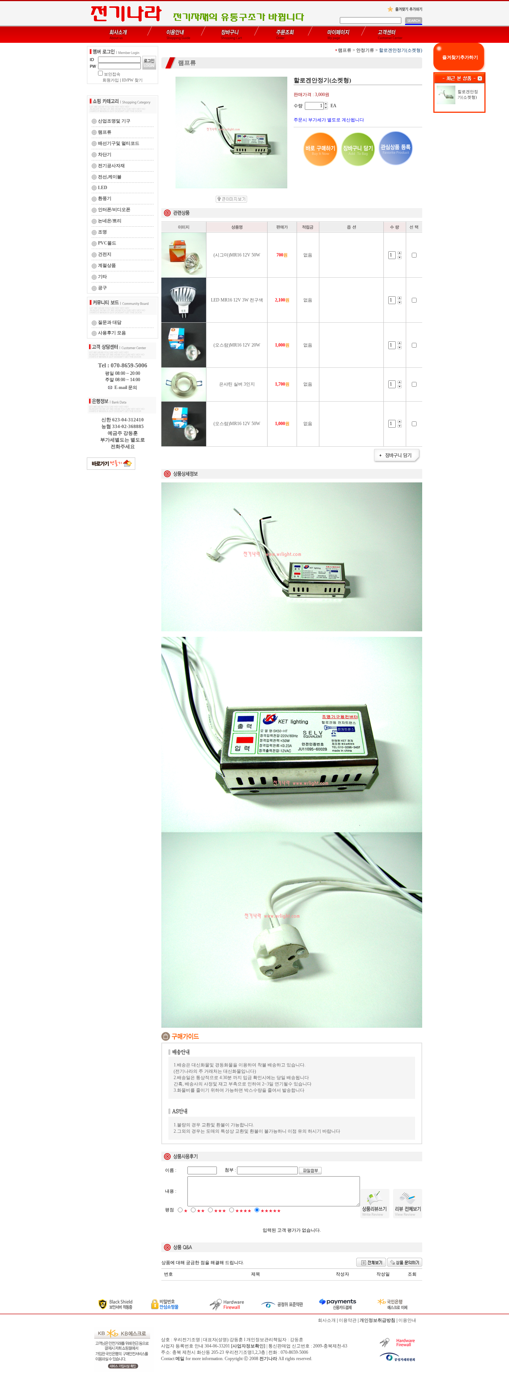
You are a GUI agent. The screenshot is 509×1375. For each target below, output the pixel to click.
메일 (180, 1358)
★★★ (220, 1210)
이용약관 (348, 1320)
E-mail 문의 (124, 387)
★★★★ (243, 1210)
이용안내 (407, 1320)
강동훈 (296, 1339)
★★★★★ (270, 1210)
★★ (201, 1210)
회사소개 (327, 1320)
